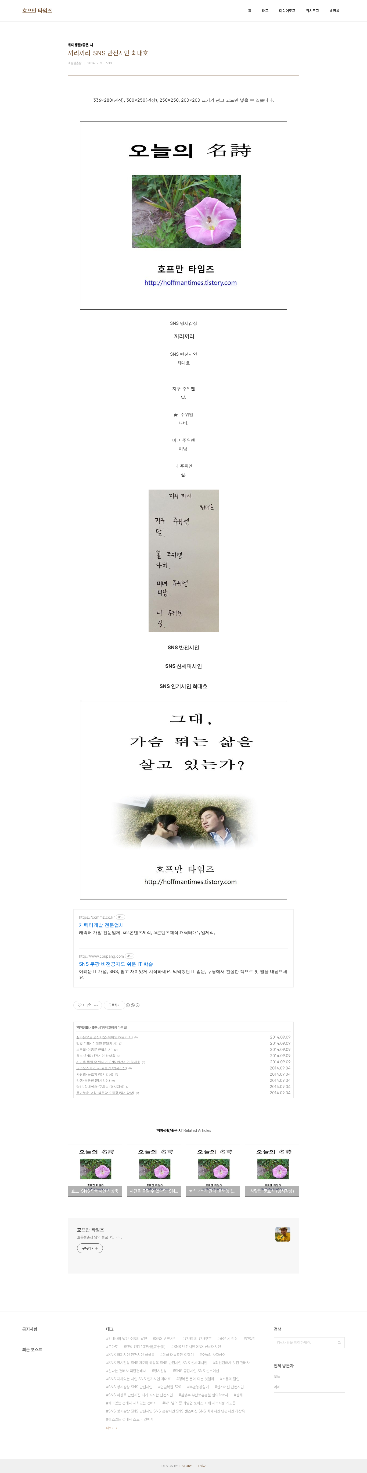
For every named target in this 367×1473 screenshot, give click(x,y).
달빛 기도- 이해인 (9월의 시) (96, 1043)
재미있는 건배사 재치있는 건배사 (132, 1403)
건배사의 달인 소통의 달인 (127, 1338)
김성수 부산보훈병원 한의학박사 (204, 1395)
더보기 (110, 1428)
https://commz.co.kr (97, 917)
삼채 (239, 1395)
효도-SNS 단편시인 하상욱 (95, 1056)
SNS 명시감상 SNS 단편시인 (130, 1387)
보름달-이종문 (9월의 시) (94, 1049)
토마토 (113, 1346)
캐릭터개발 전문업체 (101, 925)
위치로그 (312, 11)
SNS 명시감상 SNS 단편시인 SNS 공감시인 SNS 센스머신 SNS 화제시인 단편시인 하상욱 (176, 1411)
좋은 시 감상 (229, 1338)
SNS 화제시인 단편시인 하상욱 (131, 1355)
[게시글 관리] (96, 1005)
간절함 (251, 1338)
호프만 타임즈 (37, 11)
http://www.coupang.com (101, 956)
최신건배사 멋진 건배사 (232, 1363)
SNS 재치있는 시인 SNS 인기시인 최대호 (139, 1379)
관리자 (202, 1466)
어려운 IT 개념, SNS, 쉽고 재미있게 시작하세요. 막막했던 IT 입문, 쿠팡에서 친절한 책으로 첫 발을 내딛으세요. (183, 974)
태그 (265, 11)
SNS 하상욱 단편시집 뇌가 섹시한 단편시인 (140, 1395)
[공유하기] (89, 1005)
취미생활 (83, 1027)
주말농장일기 (199, 1387)
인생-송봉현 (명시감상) (93, 1080)
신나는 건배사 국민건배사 (127, 1371)
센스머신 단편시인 (230, 1387)
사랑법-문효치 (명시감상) (94, 1074)
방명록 (334, 11)
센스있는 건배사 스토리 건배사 (130, 1419)
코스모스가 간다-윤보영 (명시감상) (101, 1068)
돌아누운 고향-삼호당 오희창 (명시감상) (105, 1093)
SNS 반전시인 (166, 1338)
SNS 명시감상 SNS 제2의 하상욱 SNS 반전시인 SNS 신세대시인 (157, 1363)
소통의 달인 (230, 1379)
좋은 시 (96, 1027)
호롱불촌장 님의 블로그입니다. (99, 1237)
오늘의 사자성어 (213, 1355)
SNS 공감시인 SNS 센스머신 (197, 1371)
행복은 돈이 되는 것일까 (196, 1379)
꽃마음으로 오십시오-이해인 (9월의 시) (104, 1037)
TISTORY (185, 1466)
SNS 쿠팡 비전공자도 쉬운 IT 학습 (116, 964)
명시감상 (160, 1371)
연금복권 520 (170, 1387)
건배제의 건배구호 (198, 1338)
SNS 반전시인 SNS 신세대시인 (197, 1346)
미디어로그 (287, 11)
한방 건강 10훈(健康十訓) (145, 1346)
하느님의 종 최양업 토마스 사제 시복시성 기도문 (200, 1403)
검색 (339, 1343)
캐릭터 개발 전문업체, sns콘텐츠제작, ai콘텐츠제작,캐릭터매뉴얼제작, (147, 932)
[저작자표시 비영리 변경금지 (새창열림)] (132, 1005)
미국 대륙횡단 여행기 (178, 1355)
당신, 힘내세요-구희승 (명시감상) (100, 1087)
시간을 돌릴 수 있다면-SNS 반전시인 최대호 (108, 1062)
